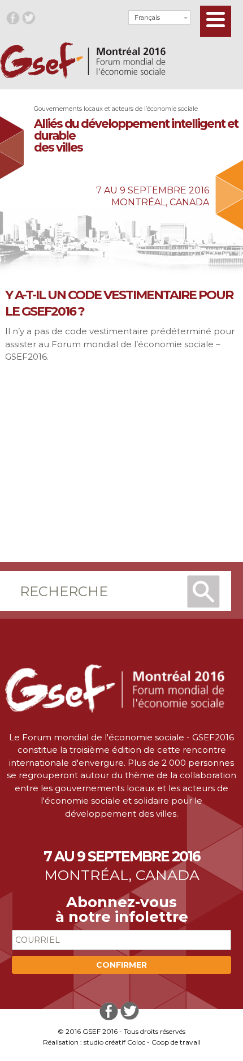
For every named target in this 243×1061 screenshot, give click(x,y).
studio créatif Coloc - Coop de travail (142, 1042)
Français (147, 17)
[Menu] (215, 21)
